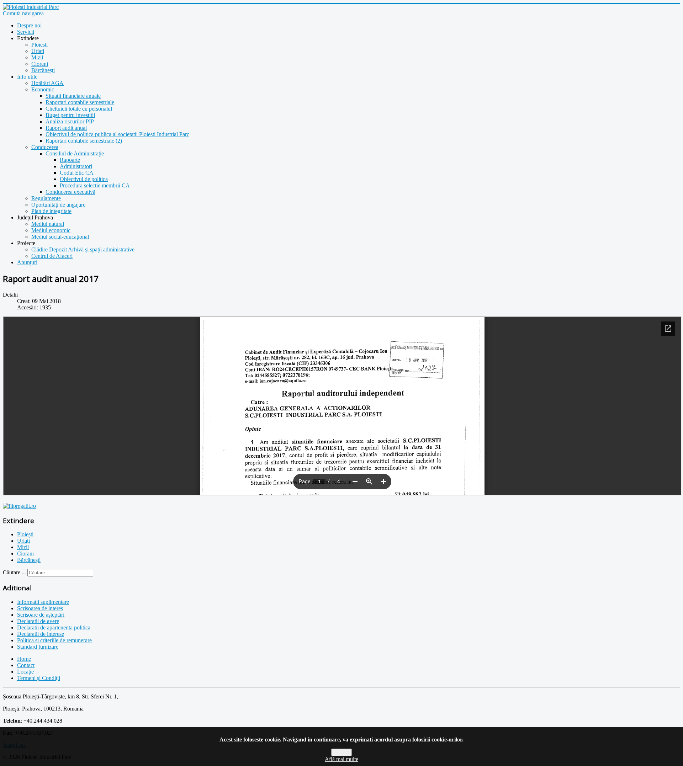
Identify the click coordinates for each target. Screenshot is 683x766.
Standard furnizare (37, 647)
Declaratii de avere (38, 621)
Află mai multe (341, 759)
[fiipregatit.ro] (19, 506)
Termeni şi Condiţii (38, 678)
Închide (341, 752)
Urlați (23, 541)
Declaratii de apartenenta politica (53, 627)
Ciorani (25, 553)
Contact (26, 665)
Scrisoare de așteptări (40, 615)
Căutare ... (14, 572)
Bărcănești (29, 560)
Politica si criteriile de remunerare (54, 640)
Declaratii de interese (40, 634)
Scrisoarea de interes (40, 608)
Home (24, 659)
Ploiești (25, 534)
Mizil (23, 547)
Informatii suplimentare (43, 602)
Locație (25, 672)
